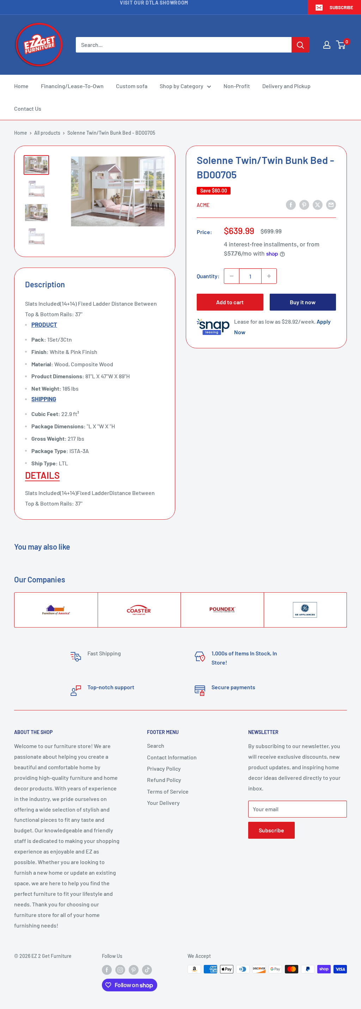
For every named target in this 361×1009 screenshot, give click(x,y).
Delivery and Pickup (286, 85)
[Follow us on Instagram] (120, 970)
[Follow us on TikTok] (147, 970)
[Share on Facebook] (291, 204)
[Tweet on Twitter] (318, 204)
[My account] (326, 45)
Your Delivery (163, 802)
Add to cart (230, 302)
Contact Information (172, 757)
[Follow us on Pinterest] (134, 970)
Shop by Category (181, 85)
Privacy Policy (164, 768)
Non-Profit (237, 85)
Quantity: (208, 276)
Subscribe (341, 7)
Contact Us (27, 108)
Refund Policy (164, 779)
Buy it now (303, 302)
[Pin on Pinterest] (304, 204)
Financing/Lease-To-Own (72, 85)
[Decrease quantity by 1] (231, 276)
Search (155, 745)
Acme (203, 205)
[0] (341, 45)
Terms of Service (168, 791)
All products (47, 133)
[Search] (300, 45)
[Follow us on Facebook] (107, 970)
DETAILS (42, 475)
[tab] (94, 475)
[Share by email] (331, 204)
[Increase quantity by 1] (269, 276)
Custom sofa (131, 85)
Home (21, 85)
